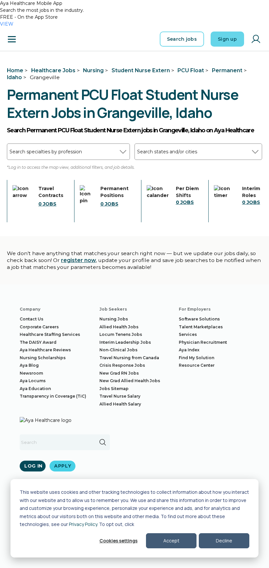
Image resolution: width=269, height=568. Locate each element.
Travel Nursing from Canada (129, 357)
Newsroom (31, 373)
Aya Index (189, 349)
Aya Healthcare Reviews (45, 349)
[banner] (39, 39)
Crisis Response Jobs (122, 365)
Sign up (227, 39)
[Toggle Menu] (12, 39)
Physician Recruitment (203, 342)
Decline (224, 540)
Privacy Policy (83, 524)
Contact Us (31, 319)
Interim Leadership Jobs (125, 342)
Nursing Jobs (113, 319)
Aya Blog (29, 365)
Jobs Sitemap (114, 388)
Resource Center (197, 365)
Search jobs (182, 39)
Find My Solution (196, 357)
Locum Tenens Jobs (120, 334)
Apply (63, 466)
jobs (47, 204)
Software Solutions (199, 319)
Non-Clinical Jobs (118, 349)
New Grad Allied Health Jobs (129, 380)
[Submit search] (103, 442)
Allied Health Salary (120, 404)
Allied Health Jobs (118, 326)
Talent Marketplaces (201, 326)
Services (188, 334)
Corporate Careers (39, 326)
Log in (33, 466)
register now (78, 260)
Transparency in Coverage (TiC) (53, 396)
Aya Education (35, 388)
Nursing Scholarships (43, 357)
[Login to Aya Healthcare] (256, 39)
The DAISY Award (38, 342)
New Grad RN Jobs (119, 373)
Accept (171, 540)
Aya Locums (33, 380)
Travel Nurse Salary (119, 396)
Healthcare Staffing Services (50, 334)
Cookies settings (118, 540)
